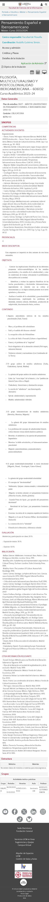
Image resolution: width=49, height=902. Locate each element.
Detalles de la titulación (13, 58)
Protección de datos (25, 896)
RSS (24, 898)
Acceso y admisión (11, 48)
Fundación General (24, 831)
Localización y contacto (24, 891)
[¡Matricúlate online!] (44, 73)
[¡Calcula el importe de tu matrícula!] (38, 73)
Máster (23, 12)
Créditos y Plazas (10, 53)
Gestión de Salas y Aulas (26, 859)
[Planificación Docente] (32, 73)
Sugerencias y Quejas (24, 842)
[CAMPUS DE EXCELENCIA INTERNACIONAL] (23, 874)
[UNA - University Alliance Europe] (23, 882)
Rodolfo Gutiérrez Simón (28, 42)
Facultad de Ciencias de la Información (25, 8)
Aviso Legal (25, 893)
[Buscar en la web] (46, 4)
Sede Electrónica (24, 828)
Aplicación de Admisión (32, 63)
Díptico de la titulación (15, 67)
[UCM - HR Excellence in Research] (23, 867)
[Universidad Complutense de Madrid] (24, 4)
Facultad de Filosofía (32, 37)
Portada (5, 12)
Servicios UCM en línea (25, 839)
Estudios (14, 12)
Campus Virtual (24, 845)
